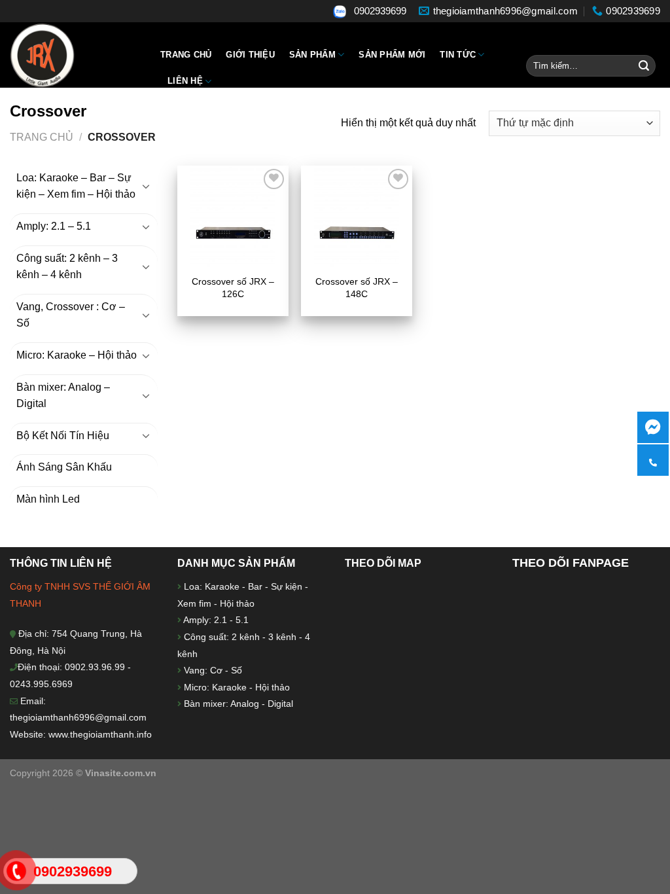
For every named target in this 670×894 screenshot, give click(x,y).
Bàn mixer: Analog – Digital (63, 396)
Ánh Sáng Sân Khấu (64, 467)
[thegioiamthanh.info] (75, 55)
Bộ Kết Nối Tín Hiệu (62, 435)
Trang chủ (185, 55)
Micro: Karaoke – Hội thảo (76, 355)
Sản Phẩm (312, 55)
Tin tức (458, 55)
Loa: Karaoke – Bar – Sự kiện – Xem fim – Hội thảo (75, 186)
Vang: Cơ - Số (211, 670)
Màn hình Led (48, 499)
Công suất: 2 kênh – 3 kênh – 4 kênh (67, 267)
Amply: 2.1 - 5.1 (216, 620)
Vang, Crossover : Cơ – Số (70, 315)
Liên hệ (185, 81)
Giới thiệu (250, 55)
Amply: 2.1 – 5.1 (53, 226)
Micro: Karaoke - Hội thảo (235, 687)
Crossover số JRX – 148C (356, 287)
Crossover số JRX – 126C (233, 287)
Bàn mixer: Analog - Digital (238, 703)
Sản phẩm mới (392, 55)
